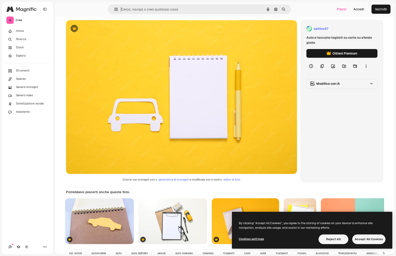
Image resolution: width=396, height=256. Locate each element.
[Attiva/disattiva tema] (26, 246)
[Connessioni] (10, 246)
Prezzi (341, 9)
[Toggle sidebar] (45, 9)
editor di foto (231, 180)
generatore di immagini (174, 180)
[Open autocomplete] (114, 9)
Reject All (333, 239)
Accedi (358, 9)
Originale (96, 29)
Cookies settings (251, 239)
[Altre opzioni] (366, 66)
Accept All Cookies (369, 239)
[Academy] (18, 246)
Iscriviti (381, 9)
